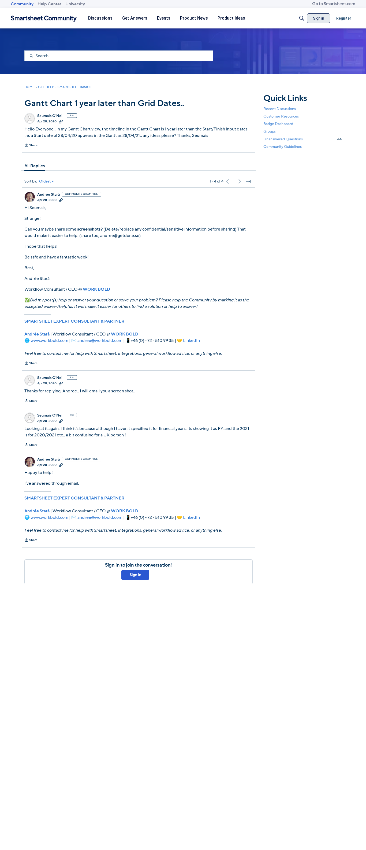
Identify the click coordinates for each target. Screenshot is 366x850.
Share (31, 145)
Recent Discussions (279, 108)
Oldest (45, 181)
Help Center (49, 4)
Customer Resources (281, 116)
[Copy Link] (61, 121)
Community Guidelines (282, 146)
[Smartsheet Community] (44, 18)
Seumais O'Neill (51, 116)
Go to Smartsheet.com (333, 4)
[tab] (34, 165)
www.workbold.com (49, 341)
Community (22, 4)
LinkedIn (191, 341)
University (75, 4)
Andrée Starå (48, 194)
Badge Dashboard (278, 123)
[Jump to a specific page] (248, 181)
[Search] (302, 18)
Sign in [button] (135, 574)
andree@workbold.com (99, 341)
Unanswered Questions (302, 139)
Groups (269, 131)
